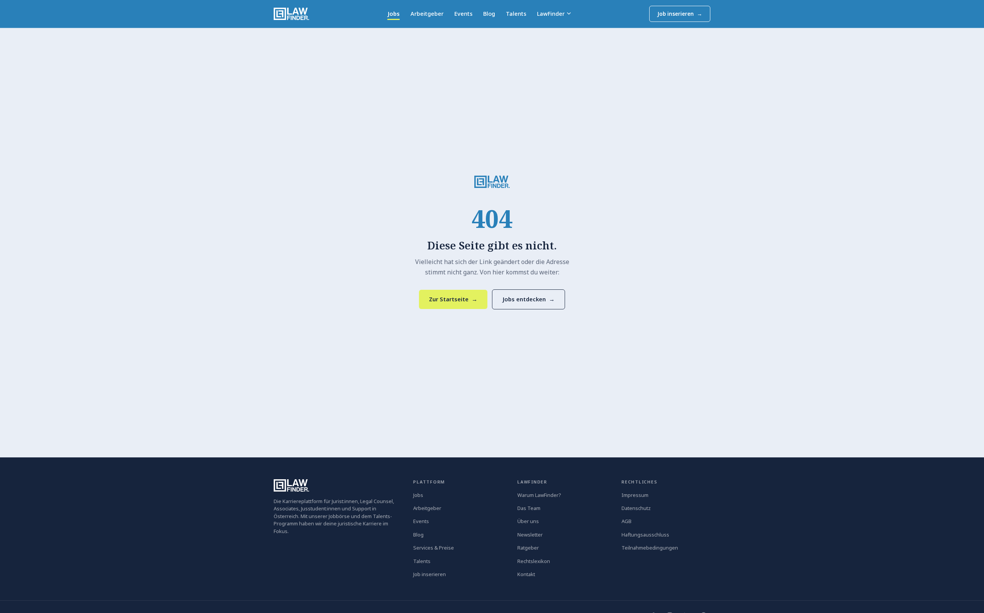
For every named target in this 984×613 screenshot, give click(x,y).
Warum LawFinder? (539, 495)
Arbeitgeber (427, 13)
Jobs (393, 13)
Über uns (528, 521)
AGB (627, 521)
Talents (516, 13)
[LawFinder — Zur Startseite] (492, 182)
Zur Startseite (453, 299)
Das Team (528, 508)
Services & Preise (433, 547)
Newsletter (530, 534)
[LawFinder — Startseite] (291, 14)
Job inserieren (679, 13)
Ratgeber (528, 547)
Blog (489, 13)
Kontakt (526, 574)
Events (463, 13)
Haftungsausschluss (645, 534)
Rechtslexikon (533, 561)
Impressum (635, 495)
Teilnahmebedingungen (650, 547)
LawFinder (551, 13)
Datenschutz (636, 508)
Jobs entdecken (528, 299)
